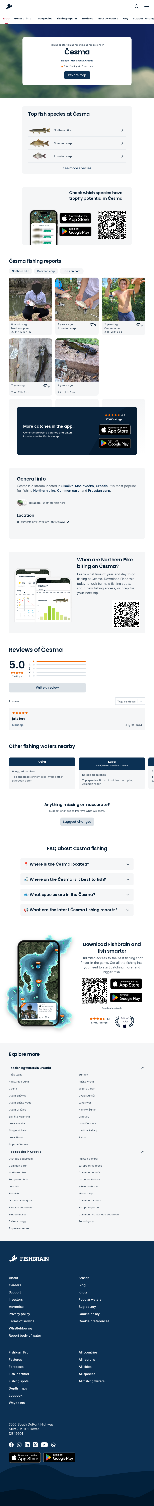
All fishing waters (91, 1381)
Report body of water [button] (25, 1335)
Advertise (16, 1307)
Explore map (77, 75)
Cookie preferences (94, 1321)
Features (15, 1360)
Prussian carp (71, 271)
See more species (77, 168)
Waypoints (17, 1403)
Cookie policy (89, 1314)
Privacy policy (19, 1314)
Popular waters (90, 1299)
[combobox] (117, 701)
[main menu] (146, 6)
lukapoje (17, 725)
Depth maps (18, 1388)
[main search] (137, 6)
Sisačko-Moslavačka (72, 60)
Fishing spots (18, 1381)
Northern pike (20, 271)
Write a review (47, 687)
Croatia (89, 60)
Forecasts (16, 1367)
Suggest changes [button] (77, 821)
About (13, 1278)
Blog (82, 1285)
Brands (84, 1278)
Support (15, 1292)
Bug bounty (87, 1307)
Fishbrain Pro (18, 1352)
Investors (16, 1299)
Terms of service (21, 1321)
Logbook (15, 1396)
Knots (83, 1292)
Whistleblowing (20, 1328)
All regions (87, 1360)
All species (87, 1374)
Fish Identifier (19, 1374)
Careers (15, 1285)
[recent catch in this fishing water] (30, 306)
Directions (58, 522)
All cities (85, 1367)
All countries (88, 1352)
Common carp (46, 271)
